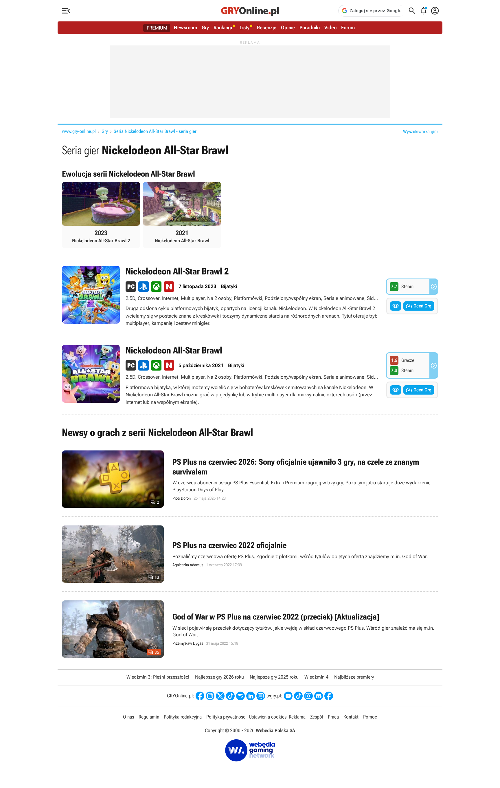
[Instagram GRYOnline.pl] (210, 696)
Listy (244, 27)
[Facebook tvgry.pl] (328, 696)
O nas (128, 717)
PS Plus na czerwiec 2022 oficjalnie (250, 554)
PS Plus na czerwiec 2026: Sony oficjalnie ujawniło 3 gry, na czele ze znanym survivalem (250, 479)
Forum (348, 27)
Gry (205, 27)
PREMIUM (157, 28)
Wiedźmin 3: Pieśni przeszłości (157, 677)
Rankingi (223, 27)
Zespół (316, 717)
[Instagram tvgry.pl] (308, 696)
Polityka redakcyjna (183, 717)
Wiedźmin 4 (316, 677)
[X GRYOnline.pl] (220, 696)
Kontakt (351, 717)
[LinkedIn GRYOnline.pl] (250, 696)
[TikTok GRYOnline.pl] (230, 696)
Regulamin (149, 717)
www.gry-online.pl (79, 131)
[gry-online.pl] (250, 11)
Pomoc (370, 717)
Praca (333, 717)
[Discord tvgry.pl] (318, 696)
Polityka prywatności (226, 717)
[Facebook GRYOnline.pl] (200, 696)
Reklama (297, 717)
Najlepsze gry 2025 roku (274, 677)
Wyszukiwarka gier (420, 131)
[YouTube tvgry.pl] (288, 696)
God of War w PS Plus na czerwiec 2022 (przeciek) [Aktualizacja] (250, 629)
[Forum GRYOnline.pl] (260, 696)
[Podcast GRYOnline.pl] (240, 696)
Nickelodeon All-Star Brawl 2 (250, 296)
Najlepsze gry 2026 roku (219, 677)
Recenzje (266, 27)
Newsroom (185, 27)
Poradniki (309, 27)
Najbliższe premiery (354, 677)
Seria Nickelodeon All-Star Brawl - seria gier (155, 131)
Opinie (288, 27)
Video (330, 27)
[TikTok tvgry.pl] (298, 696)
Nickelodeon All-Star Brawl (250, 375)
